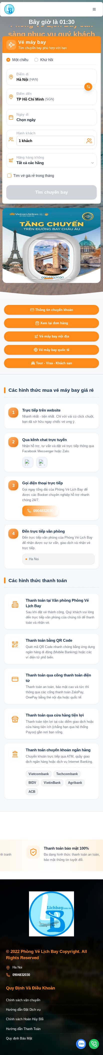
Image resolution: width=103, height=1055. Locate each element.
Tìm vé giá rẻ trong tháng (33, 175)
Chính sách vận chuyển (23, 1000)
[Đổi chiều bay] (88, 86)
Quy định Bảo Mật (19, 1038)
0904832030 (43, 511)
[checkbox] (9, 176)
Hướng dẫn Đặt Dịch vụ (23, 1009)
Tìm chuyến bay (51, 192)
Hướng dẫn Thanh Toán (23, 1029)
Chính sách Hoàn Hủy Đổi (25, 1019)
